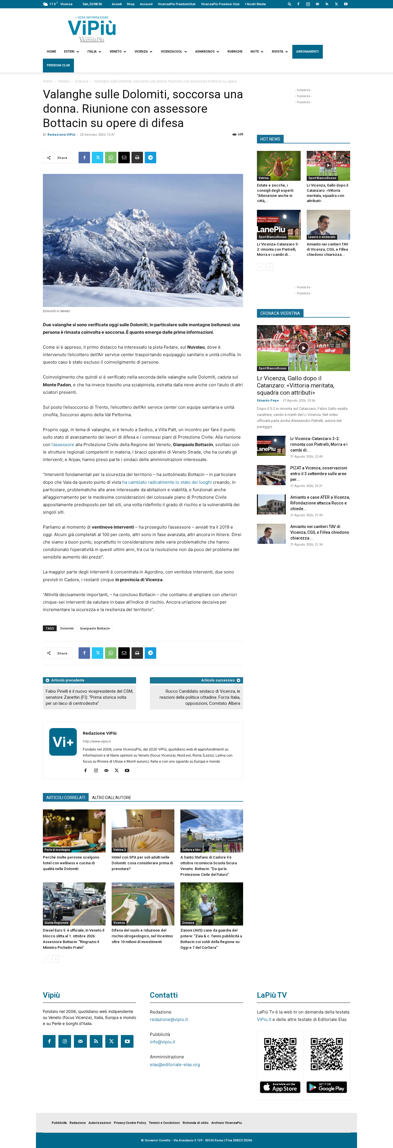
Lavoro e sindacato (321, 237)
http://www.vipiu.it (97, 741)
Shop (131, 4)
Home (51, 51)
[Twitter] (336, 4)
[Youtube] (346, 4)
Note (255, 51)
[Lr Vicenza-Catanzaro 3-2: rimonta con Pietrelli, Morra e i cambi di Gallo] (279, 225)
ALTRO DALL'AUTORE (111, 797)
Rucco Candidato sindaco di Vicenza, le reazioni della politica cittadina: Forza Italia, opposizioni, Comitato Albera (200, 697)
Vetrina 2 (119, 849)
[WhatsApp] (111, 157)
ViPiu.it (264, 1019)
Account (146, 4)
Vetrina (264, 178)
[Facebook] (298, 4)
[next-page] (55, 959)
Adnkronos (205, 51)
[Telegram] (150, 157)
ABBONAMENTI (307, 51)
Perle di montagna (57, 849)
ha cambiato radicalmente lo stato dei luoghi (167, 482)
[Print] (137, 157)
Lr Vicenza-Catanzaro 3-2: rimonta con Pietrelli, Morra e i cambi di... (278, 249)
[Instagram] (308, 4)
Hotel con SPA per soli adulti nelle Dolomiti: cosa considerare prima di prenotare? (142, 863)
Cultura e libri (191, 849)
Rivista (277, 51)
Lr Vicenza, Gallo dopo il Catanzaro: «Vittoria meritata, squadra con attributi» (295, 385)
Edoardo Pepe (268, 400)
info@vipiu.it (162, 1042)
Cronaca (81, 81)
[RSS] (327, 4)
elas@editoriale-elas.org (175, 1064)
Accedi (117, 4)
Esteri (69, 51)
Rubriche (235, 51)
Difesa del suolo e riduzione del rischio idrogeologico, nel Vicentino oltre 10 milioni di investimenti (142, 936)
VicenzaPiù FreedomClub (177, 4)
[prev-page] (46, 959)
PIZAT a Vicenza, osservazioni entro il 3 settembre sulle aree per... (318, 474)
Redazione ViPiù (61, 134)
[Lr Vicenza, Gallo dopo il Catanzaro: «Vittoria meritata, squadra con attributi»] (328, 166)
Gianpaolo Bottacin (95, 628)
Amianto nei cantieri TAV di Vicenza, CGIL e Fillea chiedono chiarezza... (327, 249)
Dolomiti (67, 628)
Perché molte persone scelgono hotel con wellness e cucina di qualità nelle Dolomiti (71, 863)
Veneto (116, 51)
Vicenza (141, 51)
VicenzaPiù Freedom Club (220, 4)
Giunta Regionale (56, 922)
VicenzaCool (171, 51)
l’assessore (62, 444)
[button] (289, 4)
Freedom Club (58, 65)
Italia (92, 51)
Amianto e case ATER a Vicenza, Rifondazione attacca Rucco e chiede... (320, 503)
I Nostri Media (255, 4)
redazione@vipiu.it (169, 1019)
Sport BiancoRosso (322, 178)
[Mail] (317, 4)
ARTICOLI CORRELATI (65, 797)
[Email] (124, 157)
